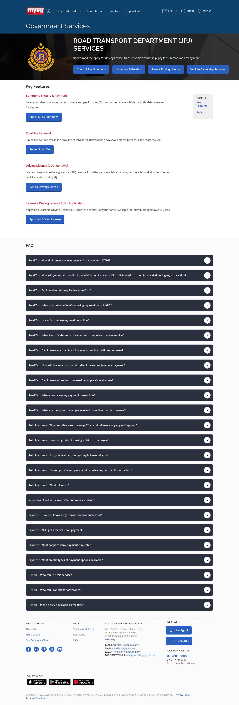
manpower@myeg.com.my (140, 655)
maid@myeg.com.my (123, 648)
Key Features (202, 104)
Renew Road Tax (39, 149)
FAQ (199, 112)
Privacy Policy (182, 694)
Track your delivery (83, 629)
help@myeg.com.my (127, 644)
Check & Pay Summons (43, 117)
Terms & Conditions (36, 698)
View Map (110, 639)
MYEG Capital (33, 634)
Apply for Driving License (45, 219)
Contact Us (79, 634)
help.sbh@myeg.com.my (126, 651)
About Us (31, 629)
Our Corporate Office (37, 640)
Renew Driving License (43, 186)
